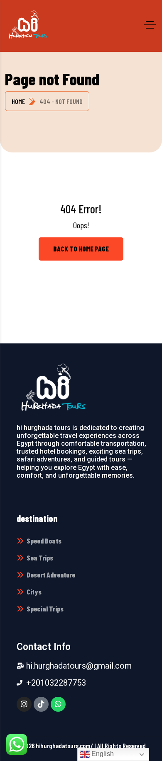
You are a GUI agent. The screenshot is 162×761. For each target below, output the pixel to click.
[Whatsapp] (58, 704)
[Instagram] (24, 704)
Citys (34, 591)
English (102, 753)
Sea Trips (40, 557)
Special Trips (45, 608)
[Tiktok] (41, 704)
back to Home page (81, 248)
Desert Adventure (51, 574)
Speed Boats (44, 540)
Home (18, 101)
